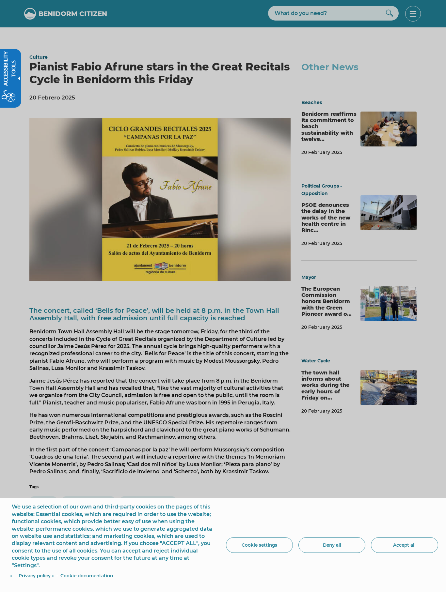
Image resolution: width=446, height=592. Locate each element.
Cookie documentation (86, 575)
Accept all (404, 545)
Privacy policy (35, 575)
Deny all (332, 545)
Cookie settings (259, 545)
